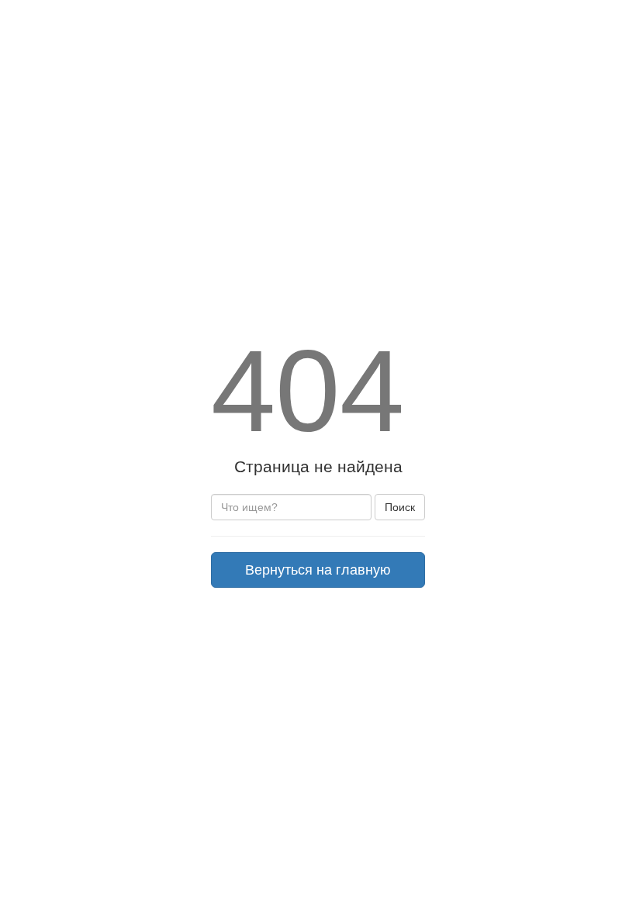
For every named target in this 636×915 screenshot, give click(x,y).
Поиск (400, 507)
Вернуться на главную (318, 570)
